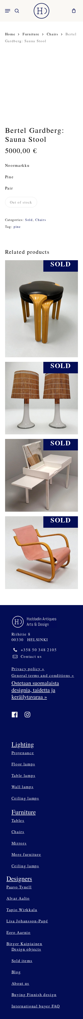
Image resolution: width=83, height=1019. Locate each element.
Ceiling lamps (25, 798)
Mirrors (19, 843)
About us (21, 983)
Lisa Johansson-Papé (27, 921)
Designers (19, 878)
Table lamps (24, 775)
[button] (7, 10)
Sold (29, 220)
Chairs (52, 33)
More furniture (26, 854)
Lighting (23, 744)
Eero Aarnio (18, 932)
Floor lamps (23, 764)
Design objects (26, 949)
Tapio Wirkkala (21, 909)
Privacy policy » (28, 668)
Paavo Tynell (19, 887)
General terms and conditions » (43, 675)
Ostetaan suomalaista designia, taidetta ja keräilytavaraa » (35, 689)
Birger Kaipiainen (24, 943)
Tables (18, 820)
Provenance (23, 752)
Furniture (31, 33)
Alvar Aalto (18, 898)
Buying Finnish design (34, 994)
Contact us (31, 656)
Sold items (22, 960)
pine (17, 226)
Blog (16, 971)
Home (10, 33)
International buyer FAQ (36, 1006)
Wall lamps (23, 786)
